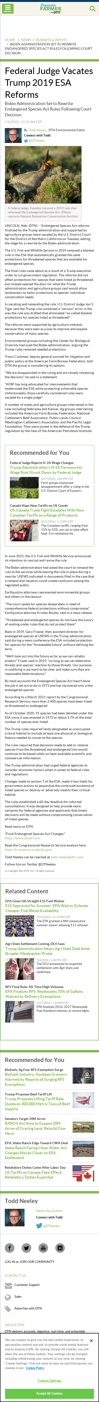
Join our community (36, 1262)
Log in (10, 1262)
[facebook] (9, 1248)
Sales (18, 1296)
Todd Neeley (38, 130)
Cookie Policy (35, 1368)
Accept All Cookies (49, 1393)
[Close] (91, 1340)
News (26, 40)
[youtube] (43, 1248)
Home (10, 40)
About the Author (49, 1211)
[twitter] (26, 1248)
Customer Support (27, 1285)
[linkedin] (60, 1248)
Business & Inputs (51, 40)
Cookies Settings (49, 1381)
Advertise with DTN (28, 1308)
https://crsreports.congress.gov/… (29, 850)
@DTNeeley (36, 140)
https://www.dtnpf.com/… (24, 838)
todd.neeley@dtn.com (67, 857)
